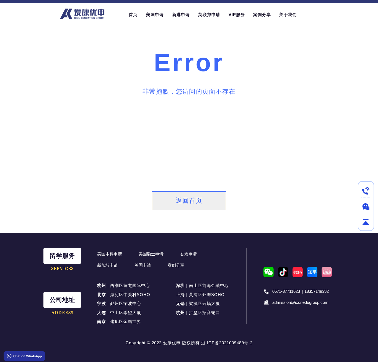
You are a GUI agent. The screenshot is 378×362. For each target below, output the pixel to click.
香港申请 (188, 253)
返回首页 (189, 200)
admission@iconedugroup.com (300, 302)
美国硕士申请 (151, 253)
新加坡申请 (107, 265)
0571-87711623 (286, 291)
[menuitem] (133, 14)
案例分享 (176, 265)
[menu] (221, 14)
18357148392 (316, 291)
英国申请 (142, 265)
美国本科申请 (109, 253)
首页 (133, 14)
